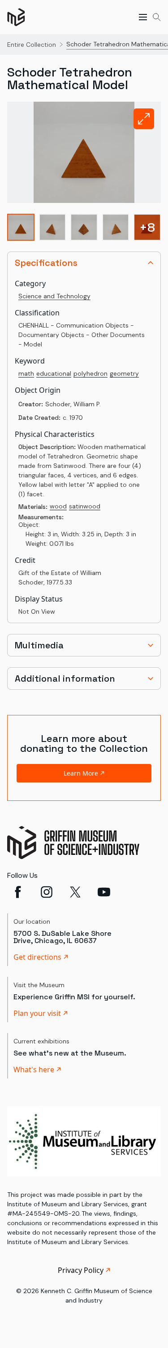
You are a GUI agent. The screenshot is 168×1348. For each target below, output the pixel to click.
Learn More (81, 773)
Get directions (37, 957)
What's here (33, 1069)
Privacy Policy (80, 1270)
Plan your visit (37, 1013)
